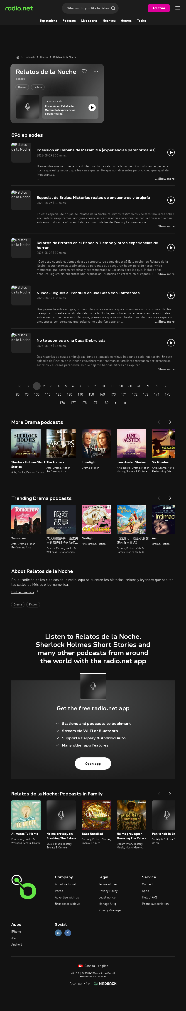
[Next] (170, 420)
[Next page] (115, 403)
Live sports (89, 20)
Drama (22, 87)
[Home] (18, 57)
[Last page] (124, 403)
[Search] (113, 8)
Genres (126, 20)
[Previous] (158, 420)
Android (16, 944)
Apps (145, 891)
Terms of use (107, 884)
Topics (141, 20)
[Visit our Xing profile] (68, 932)
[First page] (19, 386)
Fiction (38, 87)
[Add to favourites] (84, 71)
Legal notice (106, 897)
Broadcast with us (67, 903)
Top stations (48, 20)
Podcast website (22, 592)
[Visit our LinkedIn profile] (58, 932)
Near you (109, 20)
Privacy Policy (107, 891)
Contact (147, 884)
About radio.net (65, 884)
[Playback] (92, 107)
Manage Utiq (107, 903)
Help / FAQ (149, 897)
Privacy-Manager (110, 910)
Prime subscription (155, 903)
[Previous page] (28, 386)
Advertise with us (67, 897)
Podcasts (69, 20)
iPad (14, 938)
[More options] (95, 71)
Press (59, 891)
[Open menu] (178, 8)
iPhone (16, 931)
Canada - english (95, 966)
